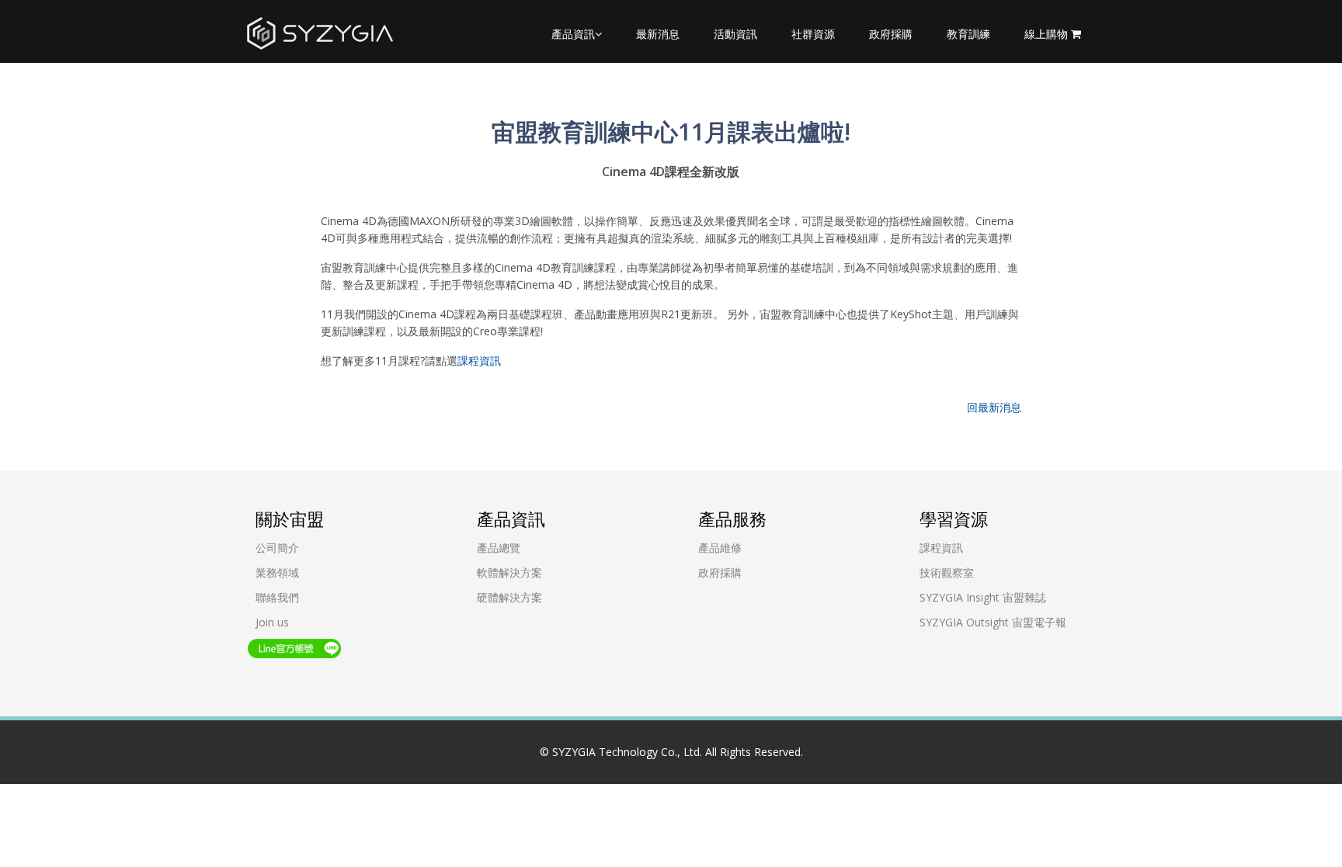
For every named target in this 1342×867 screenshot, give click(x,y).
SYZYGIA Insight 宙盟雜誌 (983, 597)
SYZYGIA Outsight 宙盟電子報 (993, 622)
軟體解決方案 (509, 572)
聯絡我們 (277, 597)
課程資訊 (479, 360)
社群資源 (813, 33)
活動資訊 (735, 33)
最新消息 (658, 33)
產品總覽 (498, 547)
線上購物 (1047, 33)
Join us (272, 622)
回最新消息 (994, 407)
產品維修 (720, 547)
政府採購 (891, 33)
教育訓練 (968, 33)
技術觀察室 (947, 572)
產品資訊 (573, 33)
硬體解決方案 (509, 597)
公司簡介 (277, 547)
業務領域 (277, 572)
